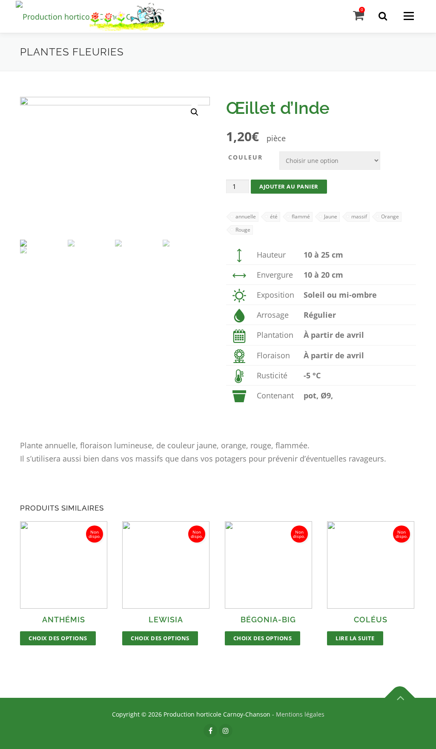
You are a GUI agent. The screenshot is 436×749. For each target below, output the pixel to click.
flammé (301, 216)
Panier (362, 9)
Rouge (242, 229)
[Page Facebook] (210, 730)
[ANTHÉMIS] (63, 565)
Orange (390, 216)
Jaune (330, 216)
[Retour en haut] (400, 698)
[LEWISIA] (165, 565)
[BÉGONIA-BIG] (268, 565)
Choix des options (58, 638)
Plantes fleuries (72, 52)
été (274, 216)
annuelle (245, 216)
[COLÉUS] (370, 565)
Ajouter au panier (288, 186)
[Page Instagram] (225, 730)
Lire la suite (355, 638)
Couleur (245, 157)
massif (359, 216)
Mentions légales (300, 714)
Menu (408, 16)
